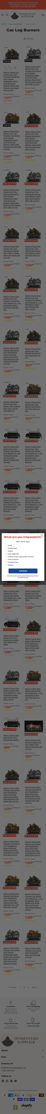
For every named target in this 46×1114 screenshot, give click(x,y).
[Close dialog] (42, 535)
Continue (23, 571)
